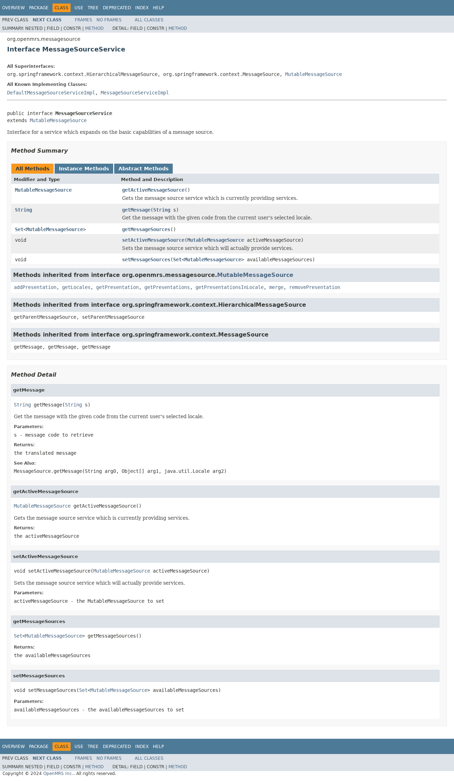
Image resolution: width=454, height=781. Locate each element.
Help (158, 7)
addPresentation (35, 287)
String (23, 210)
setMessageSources (146, 259)
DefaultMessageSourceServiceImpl (51, 92)
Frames (83, 19)
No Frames (109, 19)
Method (94, 28)
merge (276, 287)
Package (39, 7)
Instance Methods (84, 168)
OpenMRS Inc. (58, 773)
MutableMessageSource (313, 74)
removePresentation (314, 287)
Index (142, 7)
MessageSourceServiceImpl (135, 92)
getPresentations (167, 287)
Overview (13, 7)
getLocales (76, 287)
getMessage (136, 210)
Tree (93, 7)
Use (78, 7)
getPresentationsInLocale (229, 287)
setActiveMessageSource (153, 240)
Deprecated (117, 7)
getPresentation (117, 287)
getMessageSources (146, 229)
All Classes (149, 19)
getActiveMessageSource (153, 190)
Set (19, 229)
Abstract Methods (143, 168)
